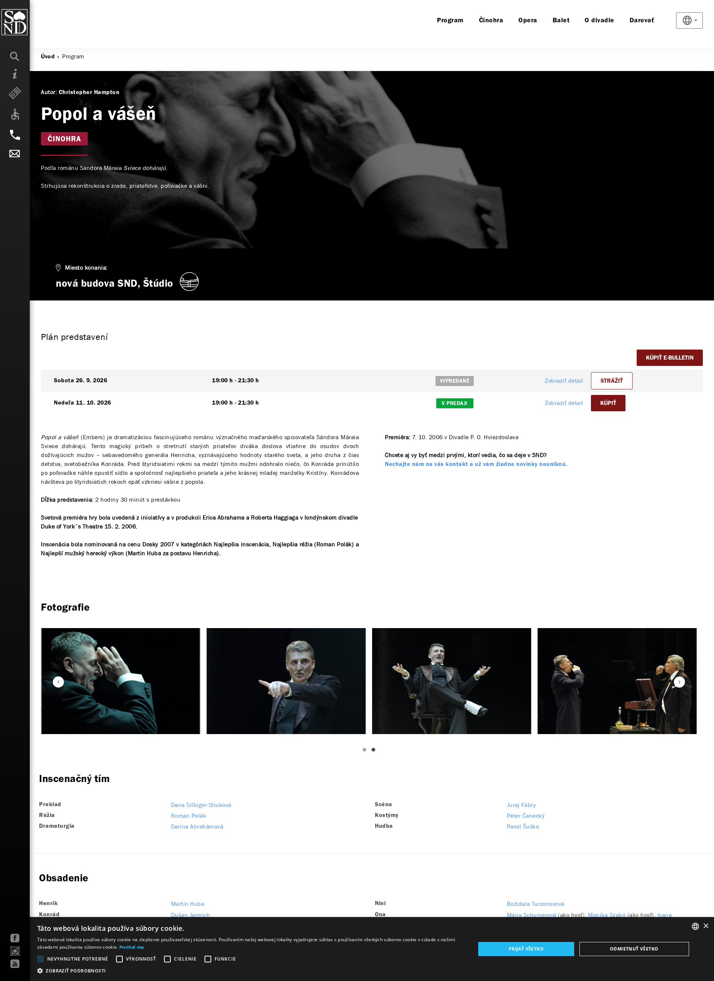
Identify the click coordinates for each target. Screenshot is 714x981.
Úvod (48, 56)
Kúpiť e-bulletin (670, 358)
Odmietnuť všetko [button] (634, 949)
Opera (527, 20)
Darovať (642, 20)
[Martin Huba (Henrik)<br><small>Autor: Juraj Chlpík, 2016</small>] (120, 681)
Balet (561, 20)
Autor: (49, 92)
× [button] (705, 926)
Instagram (15, 951)
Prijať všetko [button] (526, 949)
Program (450, 20)
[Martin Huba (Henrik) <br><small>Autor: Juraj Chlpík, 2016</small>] (286, 681)
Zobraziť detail (564, 381)
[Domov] (29, 22)
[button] (250, 970)
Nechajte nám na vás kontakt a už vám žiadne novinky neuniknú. (476, 464)
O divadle (599, 20)
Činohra (491, 20)
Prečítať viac (132, 947)
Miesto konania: (86, 267)
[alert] (357, 949)
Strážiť (612, 381)
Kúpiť (608, 403)
